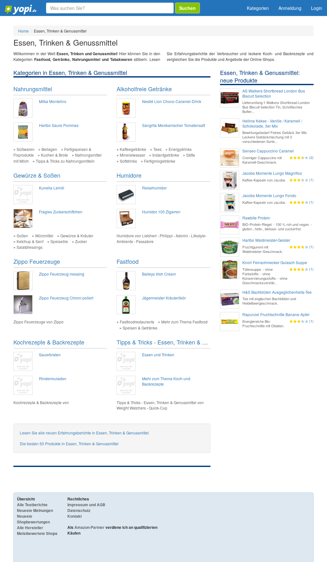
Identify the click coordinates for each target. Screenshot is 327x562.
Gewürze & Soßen (36, 175)
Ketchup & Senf (30, 241)
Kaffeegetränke (133, 149)
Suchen (187, 8)
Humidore (129, 175)
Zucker (81, 241)
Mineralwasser (132, 155)
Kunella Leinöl (51, 187)
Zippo (59, 321)
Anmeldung (289, 8)
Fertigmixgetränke (159, 161)
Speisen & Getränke (140, 327)
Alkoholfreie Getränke (144, 89)
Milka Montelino (52, 101)
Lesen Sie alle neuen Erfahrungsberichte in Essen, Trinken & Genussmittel (84, 432)
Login (316, 8)
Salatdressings (29, 247)
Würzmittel (44, 235)
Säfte (190, 155)
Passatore (145, 241)
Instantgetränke (165, 155)
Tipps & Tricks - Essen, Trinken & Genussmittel (176, 342)
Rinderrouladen (52, 378)
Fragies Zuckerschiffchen (60, 211)
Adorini (182, 235)
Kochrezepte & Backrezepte (48, 342)
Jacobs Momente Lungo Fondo (269, 195)
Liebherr (149, 235)
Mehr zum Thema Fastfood (184, 321)
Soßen (22, 235)
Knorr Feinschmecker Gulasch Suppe (274, 262)
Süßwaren (25, 149)
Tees (157, 149)
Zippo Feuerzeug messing (61, 274)
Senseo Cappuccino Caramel (268, 150)
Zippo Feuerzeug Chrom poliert (66, 297)
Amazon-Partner (89, 527)
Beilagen (49, 149)
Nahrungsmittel (32, 89)
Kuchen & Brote (54, 155)
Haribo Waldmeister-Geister (266, 240)
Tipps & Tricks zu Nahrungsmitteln (65, 161)
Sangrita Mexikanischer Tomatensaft (173, 125)
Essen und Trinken (158, 354)
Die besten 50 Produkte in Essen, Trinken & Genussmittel (69, 443)
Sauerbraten (50, 354)
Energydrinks (180, 149)
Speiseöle (59, 241)
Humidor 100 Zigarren (161, 211)
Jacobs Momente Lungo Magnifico (272, 173)
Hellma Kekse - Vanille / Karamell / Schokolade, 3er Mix (272, 123)
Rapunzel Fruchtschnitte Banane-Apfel (275, 314)
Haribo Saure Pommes (59, 125)
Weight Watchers (131, 407)
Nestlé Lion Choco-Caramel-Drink (171, 101)
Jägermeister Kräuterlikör (164, 297)
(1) (311, 179)
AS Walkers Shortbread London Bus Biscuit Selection (273, 93)
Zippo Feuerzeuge (36, 261)
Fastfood (128, 261)
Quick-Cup (158, 407)
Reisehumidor (154, 187)
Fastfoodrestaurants (137, 321)
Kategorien (258, 8)
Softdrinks (128, 161)
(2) (311, 157)
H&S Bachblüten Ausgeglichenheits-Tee (277, 292)
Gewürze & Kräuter (76, 235)
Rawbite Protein (256, 217)
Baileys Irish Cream (159, 274)
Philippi (166, 235)
